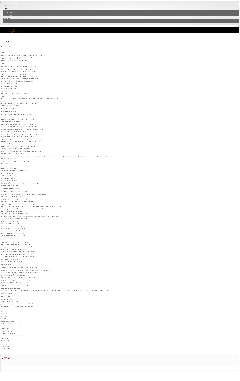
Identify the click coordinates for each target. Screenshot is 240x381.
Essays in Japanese (9, 15)
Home (5, 5)
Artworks (6, 6)
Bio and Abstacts (9, 21)
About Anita (6, 18)
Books (5, 8)
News (5, 16)
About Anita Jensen (7, 357)
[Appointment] (5, 3)
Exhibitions (8, 22)
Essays (5, 9)
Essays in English (9, 11)
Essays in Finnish (9, 12)
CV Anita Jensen (8, 19)
